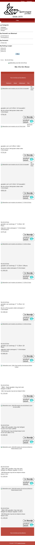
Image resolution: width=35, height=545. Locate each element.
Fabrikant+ (9, 83)
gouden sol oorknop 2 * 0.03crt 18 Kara (12, 224)
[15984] (28, 526)
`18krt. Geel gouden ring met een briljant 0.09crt (12, 388)
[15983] (28, 402)
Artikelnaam (22, 83)
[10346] (28, 320)
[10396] (28, 123)
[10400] (28, 199)
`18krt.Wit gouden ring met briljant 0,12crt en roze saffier (13, 428)
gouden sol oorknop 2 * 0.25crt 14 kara (12, 305)
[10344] (28, 279)
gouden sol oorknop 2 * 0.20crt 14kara (14, 266)
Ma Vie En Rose (32, 88)
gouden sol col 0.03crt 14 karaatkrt (13, 108)
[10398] (28, 161)
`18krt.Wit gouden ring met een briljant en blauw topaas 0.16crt (12, 511)
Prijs (28, 83)
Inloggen (29, 1)
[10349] (28, 362)
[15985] (28, 485)
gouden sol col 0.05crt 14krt (10, 146)
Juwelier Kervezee (21, 543)
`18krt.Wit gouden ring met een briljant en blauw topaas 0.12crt (12, 469)
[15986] (28, 443)
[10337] (28, 240)
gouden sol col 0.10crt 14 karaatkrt (13, 184)
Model (15, 83)
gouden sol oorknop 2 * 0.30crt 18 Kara (12, 346)
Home (22, 1)
